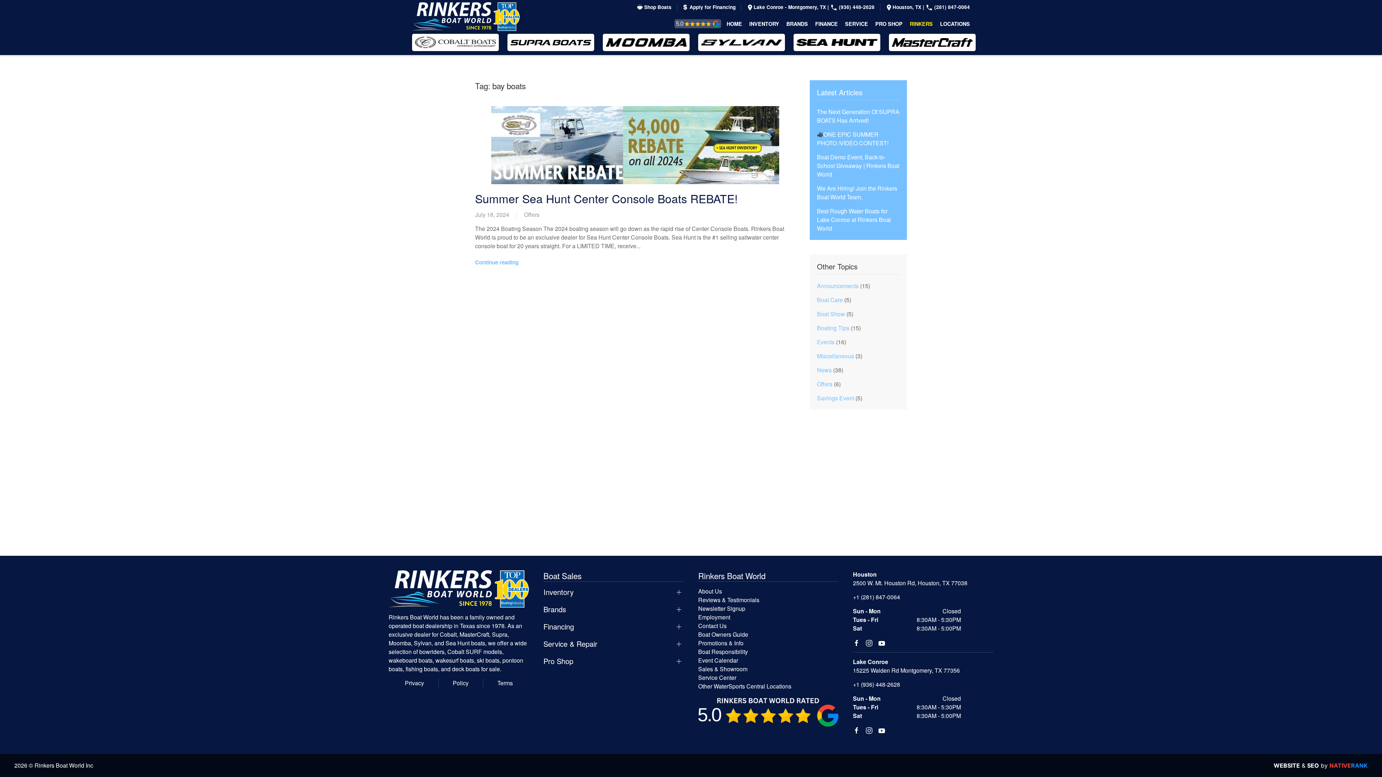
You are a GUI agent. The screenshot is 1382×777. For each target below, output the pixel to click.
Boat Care (830, 300)
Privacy (414, 683)
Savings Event (835, 398)
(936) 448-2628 (856, 7)
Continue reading (497, 262)
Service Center (717, 677)
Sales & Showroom (723, 669)
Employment (714, 617)
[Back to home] (466, 16)
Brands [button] (797, 23)
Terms (505, 683)
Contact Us (712, 626)
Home (734, 23)
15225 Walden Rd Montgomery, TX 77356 (906, 670)
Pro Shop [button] (889, 23)
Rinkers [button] (921, 23)
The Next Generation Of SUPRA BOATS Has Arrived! (858, 116)
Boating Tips (833, 328)
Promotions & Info (721, 643)
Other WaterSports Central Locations (744, 686)
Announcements (838, 286)
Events (826, 342)
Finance (826, 23)
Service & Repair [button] (570, 644)
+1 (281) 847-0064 (876, 597)
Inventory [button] (764, 23)
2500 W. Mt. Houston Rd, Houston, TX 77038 (910, 583)
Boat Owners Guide (723, 634)
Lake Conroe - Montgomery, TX (790, 7)
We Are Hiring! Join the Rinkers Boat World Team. (857, 192)
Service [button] (856, 23)
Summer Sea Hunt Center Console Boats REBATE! (606, 198)
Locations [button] (955, 23)
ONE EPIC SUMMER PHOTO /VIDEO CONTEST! (853, 138)
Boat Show (831, 314)
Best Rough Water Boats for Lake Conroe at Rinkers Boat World (854, 219)
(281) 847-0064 (951, 7)
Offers (531, 214)
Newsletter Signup (721, 608)
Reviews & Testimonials (689, 23)
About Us (710, 591)
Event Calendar (718, 660)
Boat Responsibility (723, 652)
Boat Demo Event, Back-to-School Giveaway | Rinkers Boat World (858, 165)
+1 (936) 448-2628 (876, 684)
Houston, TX (908, 7)
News (824, 370)
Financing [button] (558, 627)
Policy (461, 683)
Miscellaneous (835, 356)
